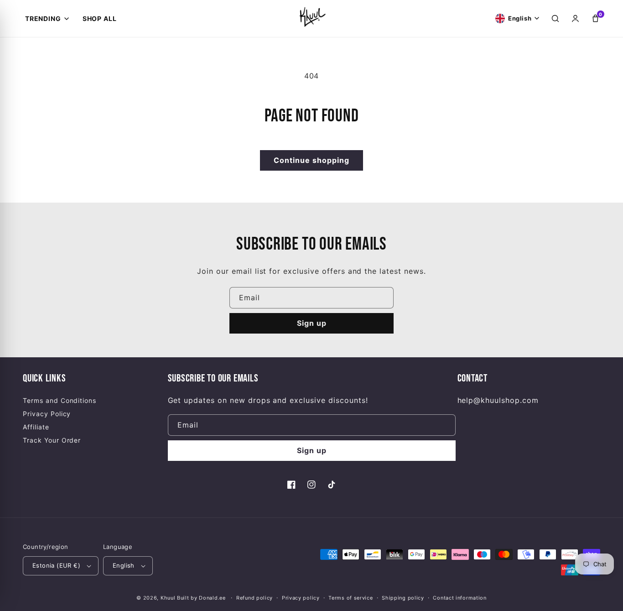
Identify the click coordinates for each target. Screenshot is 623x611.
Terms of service (350, 598)
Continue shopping (311, 160)
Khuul (168, 598)
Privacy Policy (47, 414)
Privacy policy (301, 598)
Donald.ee (212, 598)
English (124, 565)
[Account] (575, 19)
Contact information (459, 598)
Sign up (312, 323)
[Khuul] (311, 16)
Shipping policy (403, 598)
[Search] (555, 19)
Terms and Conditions (59, 400)
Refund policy (254, 598)
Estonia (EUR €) (56, 565)
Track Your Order (52, 440)
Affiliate (36, 427)
